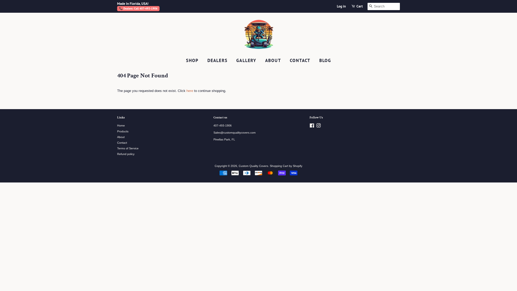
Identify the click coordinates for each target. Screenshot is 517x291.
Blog (325, 60)
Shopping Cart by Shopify (286, 166)
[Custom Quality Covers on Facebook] (312, 126)
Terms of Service (128, 148)
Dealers (217, 60)
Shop (192, 60)
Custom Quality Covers (253, 166)
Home (121, 125)
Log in (341, 6)
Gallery (246, 60)
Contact (300, 60)
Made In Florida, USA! (132, 3)
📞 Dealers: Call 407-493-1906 (138, 8)
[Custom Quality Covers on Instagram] (318, 126)
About (273, 60)
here (189, 91)
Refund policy (126, 154)
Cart (359, 6)
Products (122, 131)
